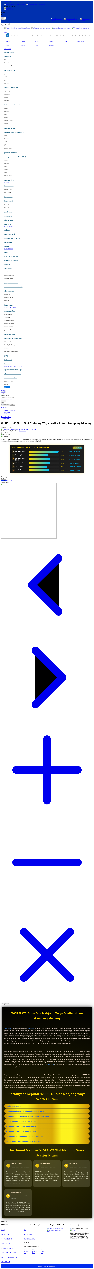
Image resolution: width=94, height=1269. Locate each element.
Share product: (5, 482)
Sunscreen (7, 317)
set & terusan (7, 77)
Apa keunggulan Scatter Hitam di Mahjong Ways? (25, 1111)
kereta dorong (9, 186)
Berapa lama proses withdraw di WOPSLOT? (23, 1141)
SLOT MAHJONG (6, 1239)
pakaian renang (10, 128)
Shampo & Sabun (9, 320)
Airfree (37, 41)
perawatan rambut (9, 323)
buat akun (7, 412)
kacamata (6, 63)
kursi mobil (8, 201)
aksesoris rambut (8, 66)
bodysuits (6, 83)
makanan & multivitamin (13, 287)
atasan (6, 108)
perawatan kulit (8, 314)
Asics (7, 46)
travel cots (8, 216)
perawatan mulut (8, 326)
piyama (6, 80)
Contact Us (83, 20)
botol (6, 252)
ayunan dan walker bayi (13, 370)
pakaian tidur (7, 73)
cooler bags (7, 300)
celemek (7, 264)
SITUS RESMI (5, 1262)
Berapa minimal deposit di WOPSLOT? (21, 1121)
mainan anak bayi (10, 378)
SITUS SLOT (5, 1234)
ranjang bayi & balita (12, 238)
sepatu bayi (7, 91)
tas (5, 59)
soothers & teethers (11, 260)
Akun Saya (4, 390)
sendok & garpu (8, 278)
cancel (3, 400)
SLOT (2, 1230)
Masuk (3, 392)
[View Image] (1, 1002)
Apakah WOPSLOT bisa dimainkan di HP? (22, 1131)
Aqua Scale (80, 41)
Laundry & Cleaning (9, 345)
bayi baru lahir (8, 189)
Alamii (51, 41)
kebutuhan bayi (10, 70)
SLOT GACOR (5, 1243)
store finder (67, 28)
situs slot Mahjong (37, 1075)
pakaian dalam (8, 148)
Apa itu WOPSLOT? (13, 1106)
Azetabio (51, 46)
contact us (86, 28)
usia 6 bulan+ (7, 192)
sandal (6, 97)
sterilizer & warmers (11, 256)
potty (6, 356)
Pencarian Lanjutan (6, 399)
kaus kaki (6, 100)
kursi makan (8, 305)
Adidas (22, 41)
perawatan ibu (9, 334)
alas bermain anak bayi (12, 374)
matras (6, 246)
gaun (5, 114)
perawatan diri (8, 330)
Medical (6, 348)
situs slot (31, 1028)
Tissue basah (7, 342)
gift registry (41, 4)
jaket (5, 145)
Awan (36, 46)
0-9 (89, 35)
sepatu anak (7, 94)
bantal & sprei (9, 234)
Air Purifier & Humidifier (11, 351)
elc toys (6, 384)
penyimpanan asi (8, 297)
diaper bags (8, 220)
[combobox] (9, 397)
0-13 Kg (6, 204)
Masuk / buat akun (9, 410)
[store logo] (15, 25)
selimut (7, 230)
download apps (20, 4)
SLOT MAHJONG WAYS (9, 1252)
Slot (25, 1230)
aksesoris (6, 123)
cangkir (6, 272)
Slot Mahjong (49, 1064)
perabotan (8, 242)
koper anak (8, 197)
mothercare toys (8, 381)
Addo (8, 41)
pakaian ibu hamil (10, 153)
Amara (65, 41)
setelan (6, 117)
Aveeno (22, 46)
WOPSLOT (8, 1028)
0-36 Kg (6, 207)
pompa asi (7, 294)
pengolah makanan (11, 283)
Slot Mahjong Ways (29, 1239)
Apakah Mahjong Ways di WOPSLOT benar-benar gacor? (28, 1116)
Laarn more (22, 431)
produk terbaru (10, 52)
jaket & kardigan (8, 120)
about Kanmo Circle (24, 28)
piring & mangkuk (9, 275)
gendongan (8, 212)
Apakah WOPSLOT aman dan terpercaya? (22, 1126)
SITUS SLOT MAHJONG (9, 1257)
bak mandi (8, 360)
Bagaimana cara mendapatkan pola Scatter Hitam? (26, 1136)
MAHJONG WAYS (7, 1248)
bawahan (6, 111)
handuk (7, 364)
